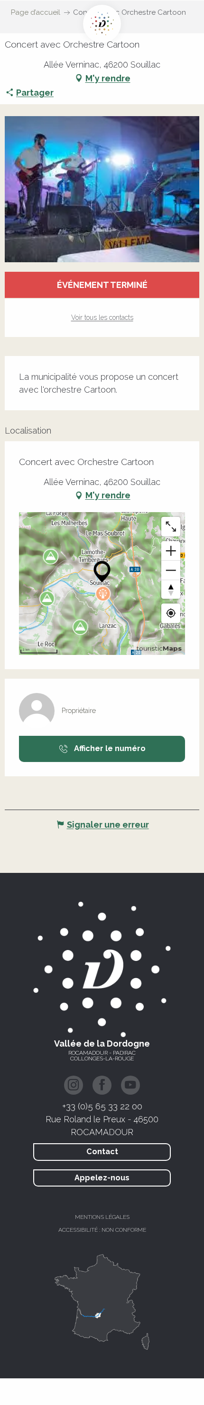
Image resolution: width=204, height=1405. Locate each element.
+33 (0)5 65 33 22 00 (102, 1106)
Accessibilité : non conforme (102, 1230)
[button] (102, 189)
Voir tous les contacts (102, 317)
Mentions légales (102, 1217)
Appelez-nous (102, 1177)
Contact (102, 1151)
